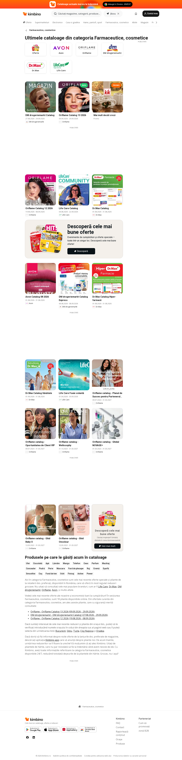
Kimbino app (52, 640)
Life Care (103, 586)
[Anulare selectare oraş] (118, 13)
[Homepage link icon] (79, 706)
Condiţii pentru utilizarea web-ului (97, 756)
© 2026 (43, 756)
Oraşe (119, 739)
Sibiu (69, 630)
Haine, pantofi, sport (92, 22)
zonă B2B (144, 730)
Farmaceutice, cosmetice (117, 22)
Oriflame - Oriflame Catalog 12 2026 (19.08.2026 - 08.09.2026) (63, 618)
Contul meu (152, 13)
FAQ (118, 723)
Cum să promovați (144, 724)
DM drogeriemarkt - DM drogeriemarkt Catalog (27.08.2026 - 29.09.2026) (69, 615)
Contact (120, 727)
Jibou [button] (113, 13)
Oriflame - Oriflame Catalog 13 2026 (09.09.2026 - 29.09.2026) (63, 611)
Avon (54, 590)
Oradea (100, 630)
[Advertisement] (76, 149)
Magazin (144, 22)
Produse (120, 743)
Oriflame (46, 590)
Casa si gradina (73, 22)
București (60, 630)
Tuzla (76, 630)
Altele (134, 22)
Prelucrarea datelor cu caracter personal (129, 756)
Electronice (57, 22)
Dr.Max (113, 586)
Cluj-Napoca (86, 630)
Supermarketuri (42, 22)
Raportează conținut (122, 733)
